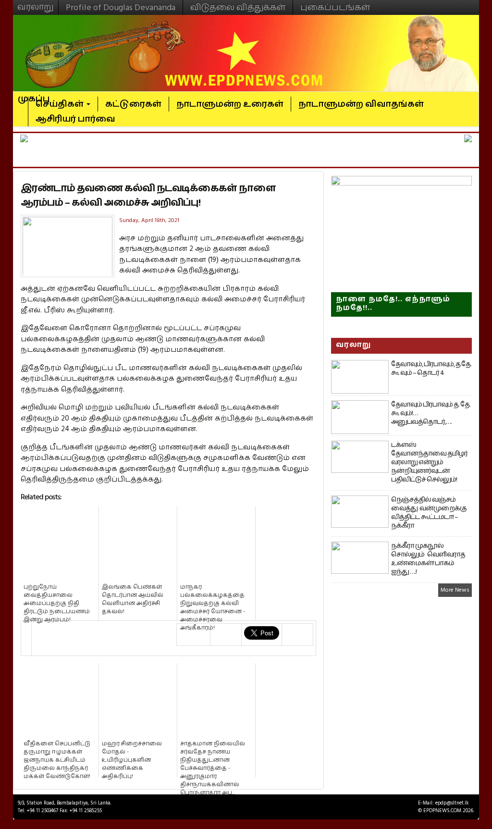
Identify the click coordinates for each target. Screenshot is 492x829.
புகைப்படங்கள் (335, 7)
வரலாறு (35, 3)
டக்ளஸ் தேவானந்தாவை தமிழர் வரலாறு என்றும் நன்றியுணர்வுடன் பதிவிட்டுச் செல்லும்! (429, 462)
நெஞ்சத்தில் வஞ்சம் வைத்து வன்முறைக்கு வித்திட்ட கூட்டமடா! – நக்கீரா (429, 513)
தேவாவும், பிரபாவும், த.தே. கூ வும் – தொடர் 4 (431, 368)
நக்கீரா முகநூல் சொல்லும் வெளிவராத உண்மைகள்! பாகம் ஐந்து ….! (428, 559)
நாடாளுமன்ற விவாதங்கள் (361, 104)
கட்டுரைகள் (133, 104)
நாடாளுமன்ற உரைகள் (229, 104)
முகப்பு (34, 95)
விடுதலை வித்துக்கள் (237, 7)
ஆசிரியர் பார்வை (75, 119)
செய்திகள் (61, 104)
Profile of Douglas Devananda (120, 7)
